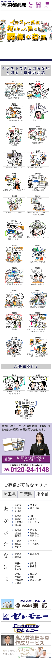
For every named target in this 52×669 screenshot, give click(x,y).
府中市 (18, 566)
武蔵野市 (19, 580)
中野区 (18, 554)
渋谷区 (33, 530)
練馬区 (18, 557)
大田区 (18, 511)
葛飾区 (18, 516)
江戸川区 (34, 508)
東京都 (42, 494)
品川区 (18, 530)
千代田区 (34, 544)
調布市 (18, 544)
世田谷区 (34, 535)
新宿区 (18, 532)
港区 (32, 577)
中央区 (33, 541)
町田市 (18, 574)
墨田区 (18, 535)
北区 (32, 516)
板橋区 (18, 508)
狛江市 (18, 525)
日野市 (33, 563)
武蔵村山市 (35, 580)
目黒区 (18, 583)
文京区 (18, 569)
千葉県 (26, 494)
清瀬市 (18, 519)
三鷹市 (18, 577)
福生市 (33, 566)
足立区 (18, 505)
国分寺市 (34, 522)
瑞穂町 (33, 574)
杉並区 (33, 532)
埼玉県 (10, 494)
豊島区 (18, 547)
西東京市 (34, 554)
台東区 (18, 541)
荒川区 (33, 505)
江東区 (33, 519)
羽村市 (18, 563)
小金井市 (19, 522)
